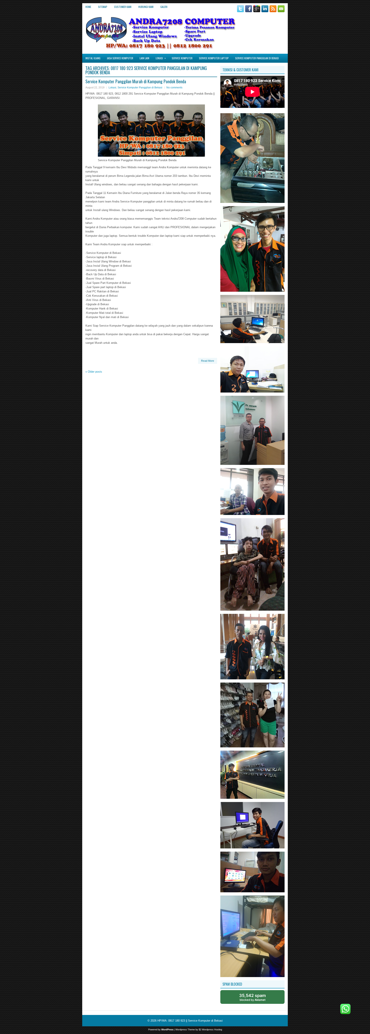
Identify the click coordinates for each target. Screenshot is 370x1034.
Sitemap (102, 7)
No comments (174, 87)
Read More (207, 360)
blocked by (252, 997)
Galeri (163, 7)
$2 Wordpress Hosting (210, 1029)
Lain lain (144, 58)
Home (88, 7)
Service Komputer (182, 58)
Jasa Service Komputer (120, 58)
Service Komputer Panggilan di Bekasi (257, 58)
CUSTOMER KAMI (122, 7)
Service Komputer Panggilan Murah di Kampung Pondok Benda (135, 81)
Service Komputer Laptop (214, 58)
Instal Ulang (92, 58)
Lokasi (161, 58)
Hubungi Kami (146, 7)
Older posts (93, 371)
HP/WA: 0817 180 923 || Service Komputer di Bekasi (190, 1020)
